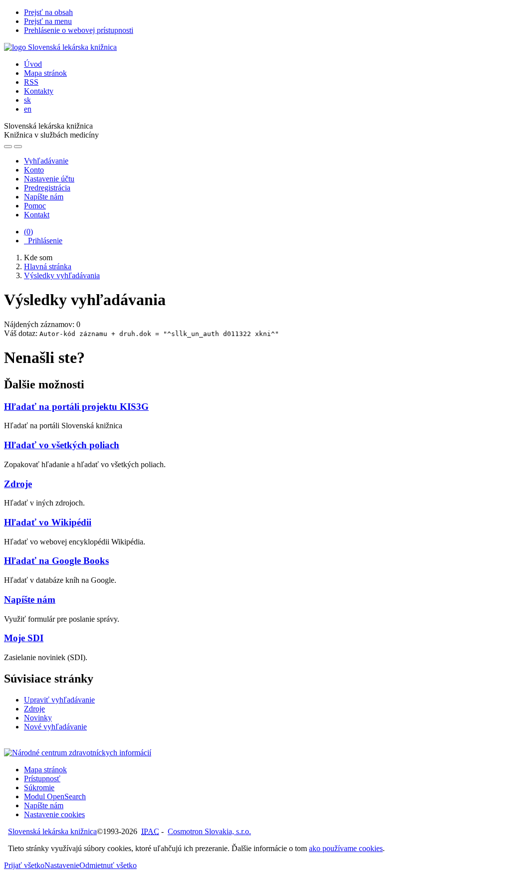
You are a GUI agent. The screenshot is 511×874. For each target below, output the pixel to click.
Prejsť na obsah (48, 12)
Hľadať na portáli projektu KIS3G (76, 406)
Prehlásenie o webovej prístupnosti (78, 30)
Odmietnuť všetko (108, 865)
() (28, 231)
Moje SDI (23, 638)
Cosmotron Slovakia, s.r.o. (209, 831)
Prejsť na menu (48, 21)
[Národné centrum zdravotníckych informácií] (77, 752)
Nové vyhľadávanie (55, 726)
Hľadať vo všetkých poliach (61, 445)
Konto (34, 170)
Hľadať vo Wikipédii (47, 522)
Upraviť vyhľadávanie (59, 700)
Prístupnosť (42, 778)
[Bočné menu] (8, 146)
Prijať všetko (24, 865)
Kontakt (36, 214)
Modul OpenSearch (55, 796)
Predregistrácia (47, 187)
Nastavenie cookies (54, 814)
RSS (31, 82)
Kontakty (38, 91)
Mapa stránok (45, 73)
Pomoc (35, 205)
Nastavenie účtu (49, 179)
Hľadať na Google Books (56, 560)
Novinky (38, 717)
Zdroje (18, 484)
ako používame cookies (346, 848)
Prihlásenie (43, 240)
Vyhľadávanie (46, 161)
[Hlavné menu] (18, 146)
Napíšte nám (43, 196)
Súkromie (39, 787)
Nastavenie (61, 865)
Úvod (33, 64)
